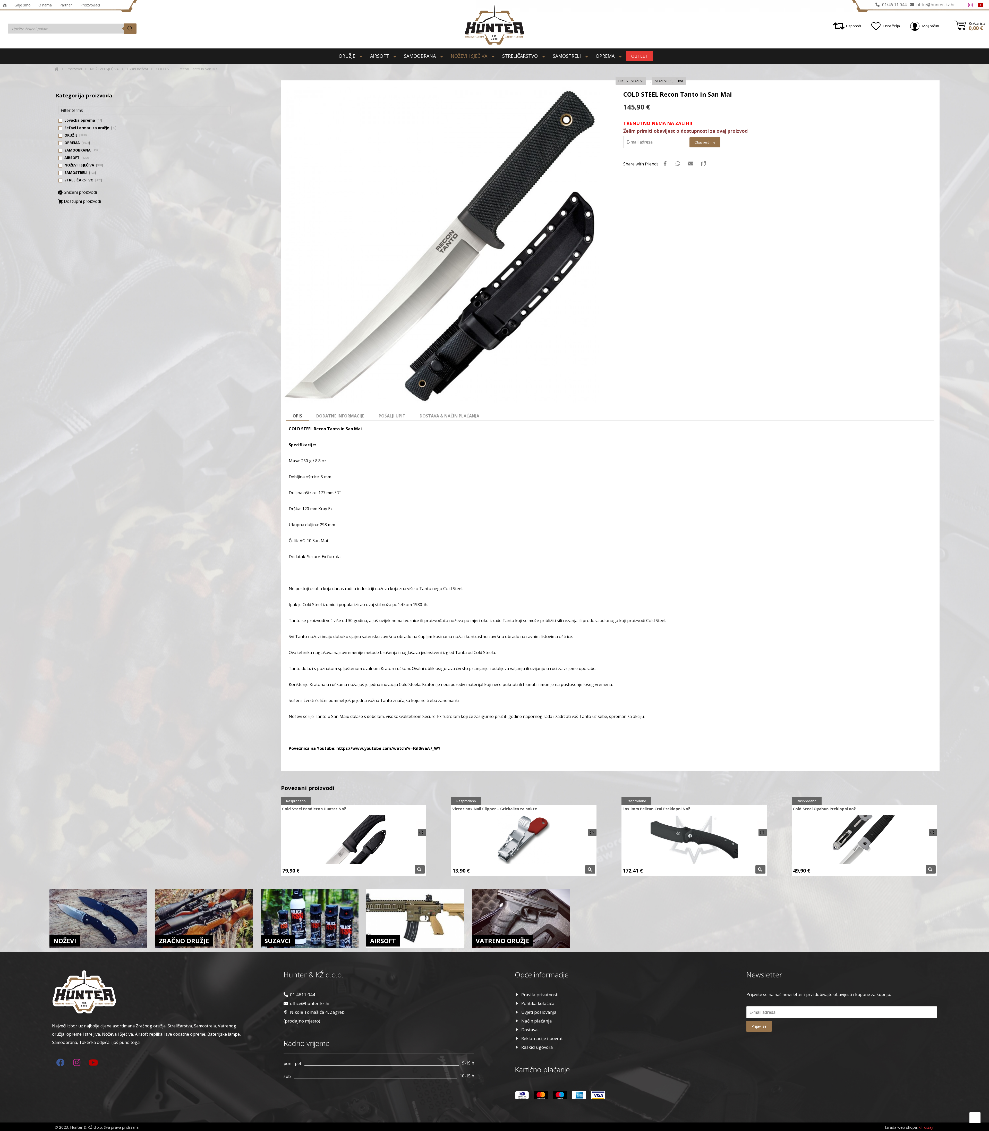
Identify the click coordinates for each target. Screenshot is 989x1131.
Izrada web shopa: (901, 1127)
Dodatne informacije (340, 416)
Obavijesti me (705, 142)
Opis (297, 416)
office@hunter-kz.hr (310, 1003)
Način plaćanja (536, 1021)
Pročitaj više (420, 869)
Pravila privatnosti (540, 995)
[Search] (130, 28)
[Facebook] (960, 5)
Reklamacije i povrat (542, 1038)
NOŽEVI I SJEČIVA (668, 80)
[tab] (297, 416)
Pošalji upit (392, 416)
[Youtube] (981, 5)
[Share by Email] (691, 163)
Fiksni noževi (630, 80)
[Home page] (56, 68)
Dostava (529, 1030)
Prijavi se (759, 1026)
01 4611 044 (302, 995)
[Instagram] (970, 5)
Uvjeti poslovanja (539, 1012)
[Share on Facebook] (665, 163)
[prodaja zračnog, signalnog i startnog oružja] (494, 25)
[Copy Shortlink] (703, 163)
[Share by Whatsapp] (678, 163)
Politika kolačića (538, 1003)
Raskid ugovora (537, 1047)
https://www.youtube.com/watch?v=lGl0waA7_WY (388, 748)
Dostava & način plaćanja (449, 416)
